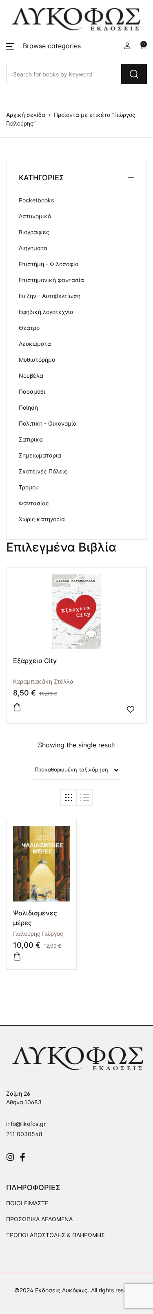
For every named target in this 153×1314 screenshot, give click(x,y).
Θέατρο (29, 327)
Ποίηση (28, 407)
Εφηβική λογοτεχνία (46, 311)
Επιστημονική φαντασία (51, 279)
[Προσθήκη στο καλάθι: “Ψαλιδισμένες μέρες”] (17, 957)
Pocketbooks (36, 200)
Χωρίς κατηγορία (42, 519)
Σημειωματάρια (40, 455)
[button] (43, 46)
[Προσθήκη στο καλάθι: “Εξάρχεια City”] (17, 707)
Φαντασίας (34, 503)
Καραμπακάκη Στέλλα (43, 681)
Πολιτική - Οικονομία (48, 423)
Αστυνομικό (35, 216)
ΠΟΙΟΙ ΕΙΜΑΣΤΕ (27, 1203)
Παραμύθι (32, 391)
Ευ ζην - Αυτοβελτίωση (49, 295)
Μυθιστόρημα (37, 359)
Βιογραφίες (34, 232)
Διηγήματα (33, 247)
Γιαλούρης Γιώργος (38, 933)
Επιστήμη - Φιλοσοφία (49, 263)
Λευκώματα (35, 343)
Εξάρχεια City (35, 661)
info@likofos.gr (26, 1123)
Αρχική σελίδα (25, 114)
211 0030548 (24, 1133)
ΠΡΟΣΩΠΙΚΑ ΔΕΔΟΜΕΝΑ (39, 1218)
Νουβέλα (31, 375)
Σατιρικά (31, 439)
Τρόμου (29, 487)
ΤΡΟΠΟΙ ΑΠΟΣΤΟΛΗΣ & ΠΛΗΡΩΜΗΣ (55, 1234)
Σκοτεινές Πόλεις (43, 471)
